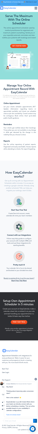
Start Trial (5, 369)
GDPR (9, 427)
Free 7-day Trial (19, 322)
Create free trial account (17, 213)
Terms (31, 425)
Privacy (4, 427)
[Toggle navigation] (36, 8)
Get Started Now (19, 46)
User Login (5, 372)
